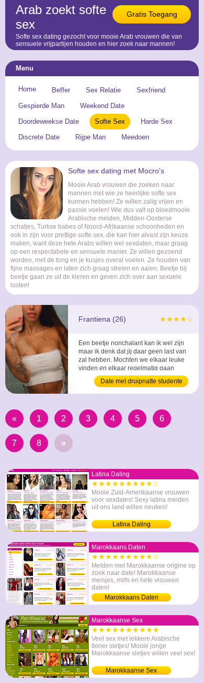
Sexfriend (151, 90)
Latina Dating (131, 524)
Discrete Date (39, 137)
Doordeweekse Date (48, 121)
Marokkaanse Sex (131, 670)
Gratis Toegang (152, 14)
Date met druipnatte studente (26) (141, 382)
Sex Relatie (103, 90)
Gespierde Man (41, 106)
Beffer (61, 90)
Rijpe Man (90, 137)
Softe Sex (110, 121)
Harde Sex (157, 121)
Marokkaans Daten (131, 597)
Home (27, 89)
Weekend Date (102, 106)
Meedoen (135, 137)
